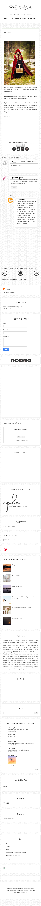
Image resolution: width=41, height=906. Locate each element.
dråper (10, 658)
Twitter (17, 360)
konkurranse (6, 662)
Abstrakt (5, 640)
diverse (5, 658)
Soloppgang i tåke (17, 618)
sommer (25, 666)
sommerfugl (30, 666)
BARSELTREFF (24, 640)
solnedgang (19, 666)
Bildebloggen (11, 735)
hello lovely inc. (12, 728)
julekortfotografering (19, 660)
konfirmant (28, 660)
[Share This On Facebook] (14, 149)
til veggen (23, 669)
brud (29, 656)
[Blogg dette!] (19, 145)
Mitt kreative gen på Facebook (13, 856)
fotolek (22, 658)
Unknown (21, 200)
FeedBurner (24, 440)
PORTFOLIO (16, 652)
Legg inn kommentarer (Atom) (17, 279)
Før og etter (14, 647)
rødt (37, 664)
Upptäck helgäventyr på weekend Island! (18, 750)
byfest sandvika (34, 656)
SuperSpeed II (11, 736)
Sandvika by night (17, 586)
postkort (28, 664)
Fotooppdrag (32, 645)
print (31, 664)
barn (15, 143)
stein (4, 669)
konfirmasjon (35, 660)
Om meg (15, 18)
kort (12, 662)
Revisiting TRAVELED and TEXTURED (18, 729)
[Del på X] (21, 145)
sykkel (10, 669)
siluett (12, 666)
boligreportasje (23, 656)
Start (7, 18)
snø (15, 666)
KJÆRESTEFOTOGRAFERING (10, 649)
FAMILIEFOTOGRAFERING (17, 645)
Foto (27, 644)
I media (24, 647)
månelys (5, 664)
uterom (30, 669)
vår (36, 669)
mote (29, 662)
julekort (11, 660)
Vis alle (36, 769)
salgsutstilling (6, 666)
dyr (13, 658)
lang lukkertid (23, 662)
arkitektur (29, 654)
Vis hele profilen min (9, 292)
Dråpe (17, 757)
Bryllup (5, 642)
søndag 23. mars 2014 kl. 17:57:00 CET (29, 161)
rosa (35, 664)
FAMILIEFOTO (6, 645)
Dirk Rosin (11, 755)
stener (7, 669)
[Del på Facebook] (23, 145)
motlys (33, 662)
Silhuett (27, 652)
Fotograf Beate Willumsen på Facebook (16, 852)
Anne (14, 162)
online (5, 786)
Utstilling (6, 654)
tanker (14, 669)
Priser (33, 18)
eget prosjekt (21, 143)
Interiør (35, 647)
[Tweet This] (18, 149)
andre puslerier (22, 654)
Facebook (13, 360)
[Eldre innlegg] (36, 275)
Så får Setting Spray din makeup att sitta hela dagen (21, 743)
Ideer (30, 647)
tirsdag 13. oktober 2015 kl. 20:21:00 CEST (28, 179)
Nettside (8, 846)
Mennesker (29, 649)
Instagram (29, 360)
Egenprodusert (34, 642)
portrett (16, 664)
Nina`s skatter (12, 741)
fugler (26, 658)
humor (5, 660)
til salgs (18, 669)
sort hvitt (36, 666)
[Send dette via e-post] (17, 145)
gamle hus (31, 658)
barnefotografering (8, 656)
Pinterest (21, 360)
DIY (18, 642)
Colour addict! (16, 575)
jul (8, 660)
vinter (33, 669)
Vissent (16, 654)
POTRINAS (11, 748)
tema (26, 143)
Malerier (22, 649)
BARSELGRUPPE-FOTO (14, 640)
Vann (11, 654)
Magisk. (14, 565)
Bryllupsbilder (12, 642)
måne (37, 662)
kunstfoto (16, 662)
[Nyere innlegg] (4, 275)
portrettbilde (22, 664)
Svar (14, 170)
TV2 (31, 652)
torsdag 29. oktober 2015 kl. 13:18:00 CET (27, 201)
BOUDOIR (35, 640)
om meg (10, 664)
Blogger (24, 892)
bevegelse (16, 656)
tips (27, 669)
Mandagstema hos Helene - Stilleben (21, 607)
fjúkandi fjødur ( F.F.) (19, 178)
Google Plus (25, 360)
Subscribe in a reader (9, 526)
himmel (36, 658)
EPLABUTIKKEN (24, 642)
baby (34, 654)
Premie (22, 652)
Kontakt (24, 18)
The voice (35, 652)
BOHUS (31, 640)
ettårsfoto (17, 658)
